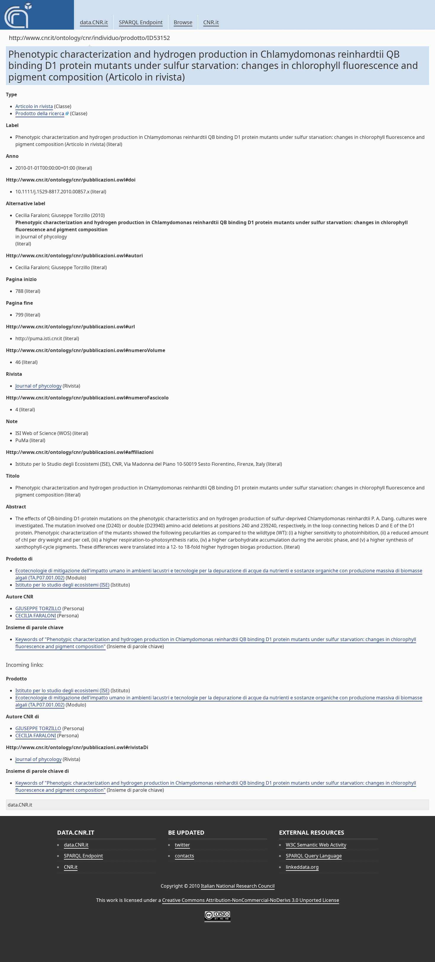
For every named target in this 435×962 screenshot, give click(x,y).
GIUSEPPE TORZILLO (38, 608)
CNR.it (211, 22)
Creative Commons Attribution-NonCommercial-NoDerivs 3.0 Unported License (250, 900)
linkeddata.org (302, 867)
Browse (183, 22)
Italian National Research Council (238, 886)
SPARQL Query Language (314, 855)
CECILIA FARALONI (35, 615)
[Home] (37, 15)
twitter (182, 844)
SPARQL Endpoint (141, 22)
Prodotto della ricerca (39, 113)
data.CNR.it (94, 22)
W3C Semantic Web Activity (316, 844)
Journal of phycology (38, 386)
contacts (184, 855)
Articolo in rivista (34, 106)
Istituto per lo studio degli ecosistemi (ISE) (62, 585)
